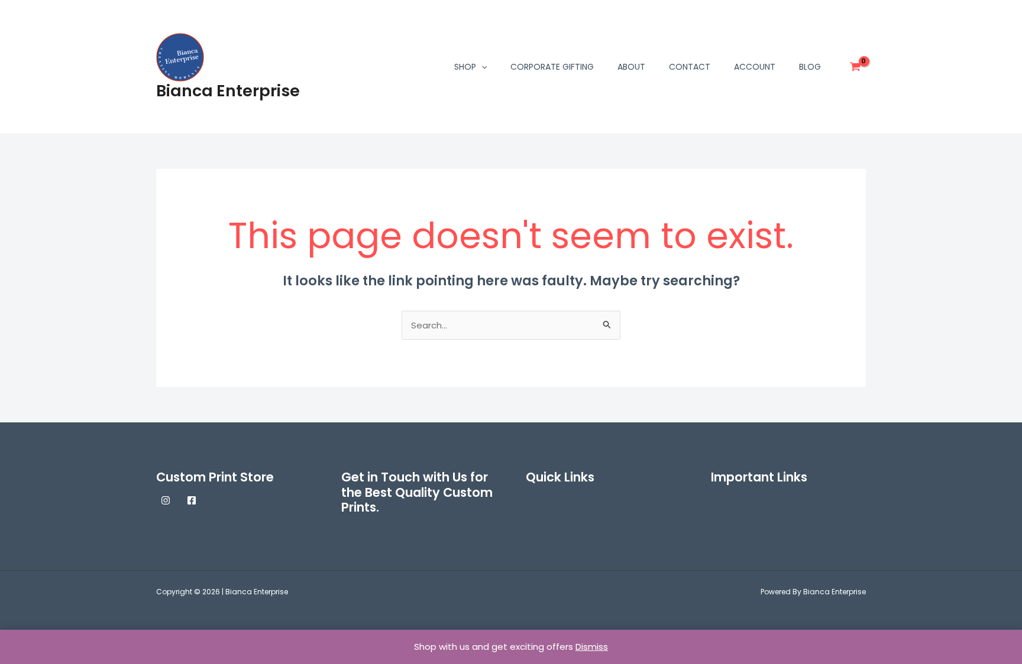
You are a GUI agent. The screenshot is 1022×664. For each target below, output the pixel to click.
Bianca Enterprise (228, 91)
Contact (689, 67)
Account (754, 67)
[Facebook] (191, 500)
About (631, 67)
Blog (810, 67)
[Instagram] (165, 500)
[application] (481, 67)
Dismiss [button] (591, 646)
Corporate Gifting (552, 67)
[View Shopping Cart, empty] (855, 66)
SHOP (465, 67)
